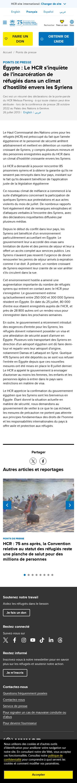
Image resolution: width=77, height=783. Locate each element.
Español (48, 12)
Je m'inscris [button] (15, 672)
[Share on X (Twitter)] (33, 461)
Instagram (23, 640)
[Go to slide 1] (26, 576)
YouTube (32, 640)
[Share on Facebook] (42, 461)
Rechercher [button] (49, 25)
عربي (63, 12)
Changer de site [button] (51, 4)
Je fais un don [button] (16, 612)
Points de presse (26, 52)
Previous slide (7, 505)
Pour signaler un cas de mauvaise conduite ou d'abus (34, 714)
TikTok (41, 640)
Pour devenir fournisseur (20, 723)
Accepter (38, 774)
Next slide (70, 505)
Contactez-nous (14, 700)
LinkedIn (51, 640)
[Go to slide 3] (34, 576)
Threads (60, 640)
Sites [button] (72, 25)
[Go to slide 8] (53, 576)
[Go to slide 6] (45, 576)
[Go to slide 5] (41, 576)
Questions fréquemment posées (25, 693)
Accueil (7, 52)
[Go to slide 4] (37, 576)
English (15, 12)
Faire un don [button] (62, 25)
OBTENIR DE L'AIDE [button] (58, 39)
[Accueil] (23, 23)
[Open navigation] (5, 22)
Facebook (14, 640)
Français (31, 12)
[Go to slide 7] (49, 576)
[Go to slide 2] (30, 576)
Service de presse (15, 706)
